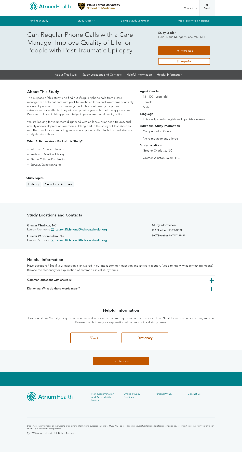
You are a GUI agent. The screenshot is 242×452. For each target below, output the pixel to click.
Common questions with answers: (49, 280)
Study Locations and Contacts (102, 74)
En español (184, 61)
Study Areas (84, 20)
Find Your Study (39, 20)
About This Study (66, 74)
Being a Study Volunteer (135, 20)
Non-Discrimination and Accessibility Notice (102, 397)
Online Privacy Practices (131, 395)
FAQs (94, 338)
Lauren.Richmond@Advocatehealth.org (81, 229)
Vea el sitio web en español (194, 20)
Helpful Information (139, 74)
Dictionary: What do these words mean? (53, 288)
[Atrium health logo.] (56, 397)
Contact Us (190, 8)
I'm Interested (184, 50)
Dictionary (144, 338)
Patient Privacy (164, 393)
